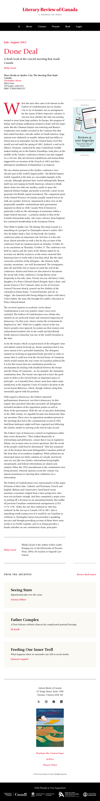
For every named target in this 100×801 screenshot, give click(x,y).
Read (67, 27)
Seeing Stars (21, 590)
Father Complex (25, 620)
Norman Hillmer (18, 600)
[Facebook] (54, 702)
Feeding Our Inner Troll (32, 650)
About (29, 27)
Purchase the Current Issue (50, 753)
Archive (50, 759)
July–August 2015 (15, 42)
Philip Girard (10, 68)
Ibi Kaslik (15, 630)
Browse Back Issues (86, 575)
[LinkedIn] (61, 702)
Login (79, 27)
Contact (42, 27)
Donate (56, 27)
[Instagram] (46, 702)
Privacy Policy (50, 765)
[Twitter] (39, 702)
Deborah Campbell (19, 659)
